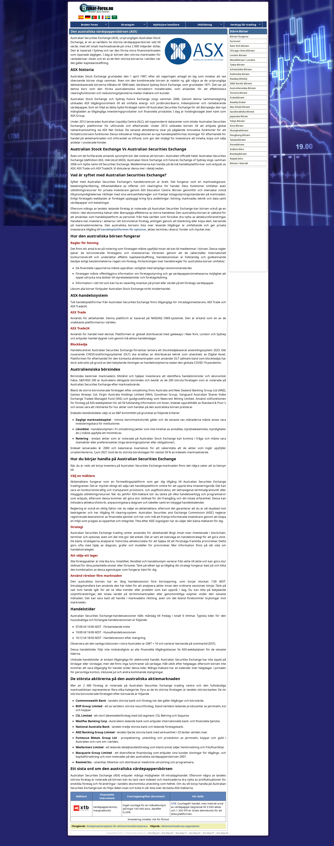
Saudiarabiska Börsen (242, 111)
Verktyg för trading (243, 24)
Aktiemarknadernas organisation (180, 826)
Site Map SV (195, 833)
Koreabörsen (237, 144)
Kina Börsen (237, 125)
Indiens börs (237, 149)
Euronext (235, 41)
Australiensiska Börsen (243, 88)
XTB (173, 803)
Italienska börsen (240, 74)
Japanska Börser (239, 116)
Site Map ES (153, 833)
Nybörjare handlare (166, 24)
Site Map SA (222, 833)
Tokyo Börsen (237, 121)
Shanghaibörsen (239, 130)
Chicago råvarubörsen (242, 50)
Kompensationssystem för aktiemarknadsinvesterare (117, 826)
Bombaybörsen (238, 153)
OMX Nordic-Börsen (241, 83)
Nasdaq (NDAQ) (238, 78)
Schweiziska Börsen (241, 69)
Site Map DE (167, 833)
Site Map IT (181, 833)
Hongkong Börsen (240, 135)
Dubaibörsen (237, 97)
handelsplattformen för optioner (123, 229)
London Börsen (238, 55)
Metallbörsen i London (242, 60)
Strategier (128, 24)
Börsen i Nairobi (239, 163)
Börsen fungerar (239, 36)
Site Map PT (208, 833)
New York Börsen (239, 45)
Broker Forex (89, 24)
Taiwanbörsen (238, 139)
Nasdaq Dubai (238, 102)
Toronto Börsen (238, 92)
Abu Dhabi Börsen (240, 107)
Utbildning (205, 24)
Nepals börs (236, 158)
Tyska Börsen (237, 64)
